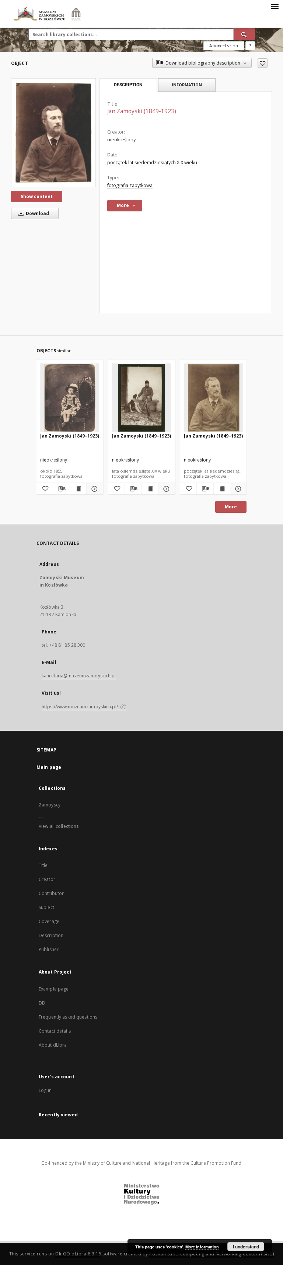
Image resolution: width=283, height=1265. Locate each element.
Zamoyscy (49, 805)
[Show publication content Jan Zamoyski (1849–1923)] (78, 489)
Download (37, 213)
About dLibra (53, 1045)
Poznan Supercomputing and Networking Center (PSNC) (211, 1254)
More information (202, 1247)
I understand (246, 1246)
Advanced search (223, 45)
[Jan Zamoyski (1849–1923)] (70, 398)
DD (42, 1003)
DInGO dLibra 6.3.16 (78, 1254)
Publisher (49, 949)
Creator (47, 879)
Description (51, 935)
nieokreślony (121, 139)
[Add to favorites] (263, 63)
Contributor (51, 893)
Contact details (55, 1031)
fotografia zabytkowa (130, 185)
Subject (46, 907)
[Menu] (274, 6)
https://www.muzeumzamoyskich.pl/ (80, 707)
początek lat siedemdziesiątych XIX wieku (152, 162)
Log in (45, 1090)
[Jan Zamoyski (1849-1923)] (53, 132)
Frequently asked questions (68, 1017)
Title (43, 865)
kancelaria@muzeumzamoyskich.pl (79, 676)
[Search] (244, 34)
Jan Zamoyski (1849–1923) (69, 436)
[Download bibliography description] (61, 489)
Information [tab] (187, 84)
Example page (54, 989)
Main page (48, 767)
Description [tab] (128, 84)
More (231, 507)
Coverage (49, 921)
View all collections (58, 826)
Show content (37, 196)
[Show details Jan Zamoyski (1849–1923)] (93, 489)
